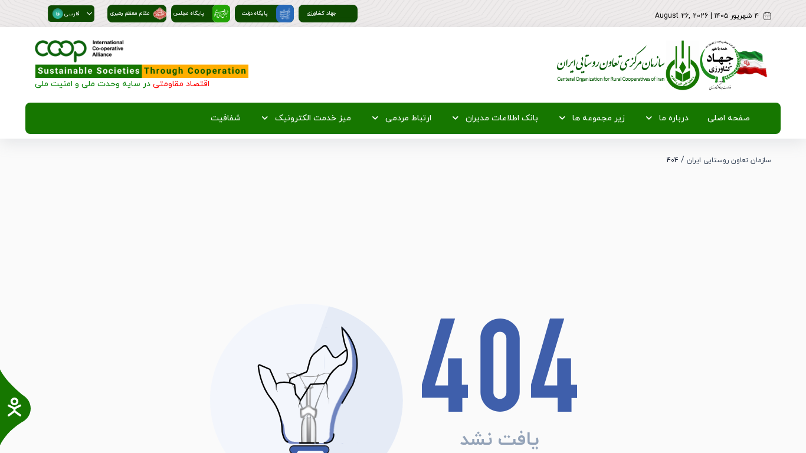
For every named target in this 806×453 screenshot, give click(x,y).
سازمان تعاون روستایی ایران (729, 160)
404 (673, 160)
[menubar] (478, 118)
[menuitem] (726, 118)
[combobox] (66, 13)
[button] (89, 13)
